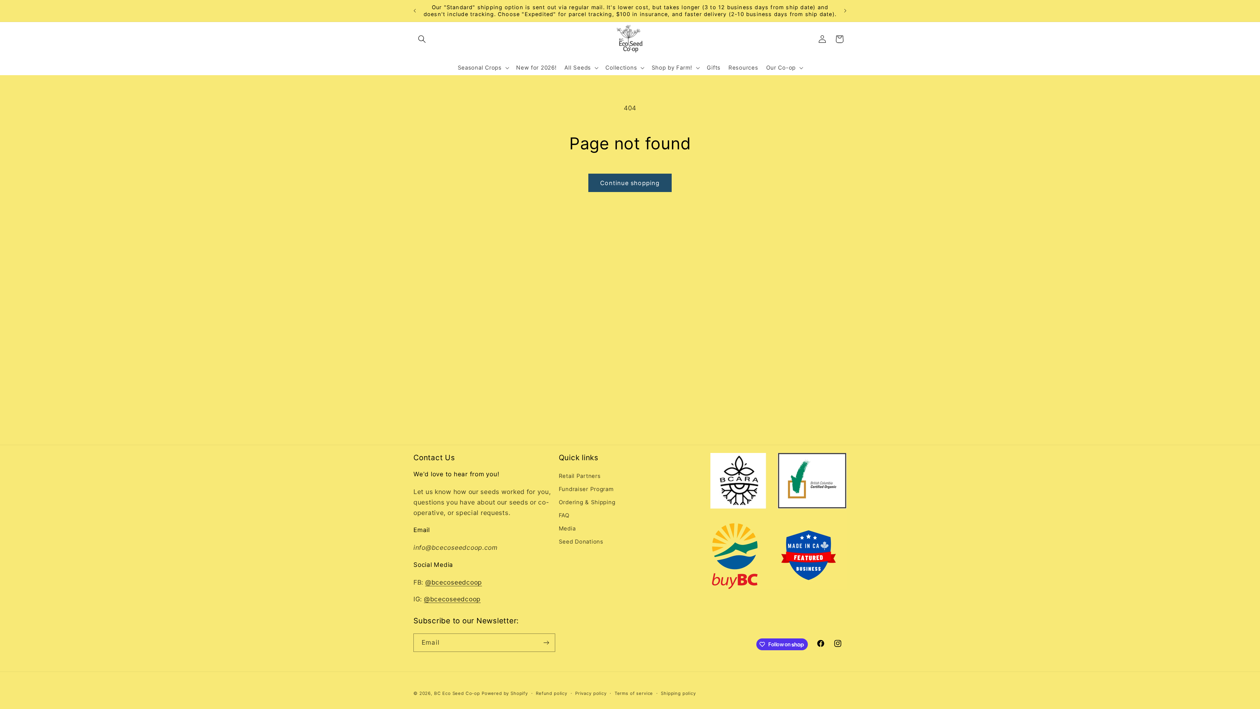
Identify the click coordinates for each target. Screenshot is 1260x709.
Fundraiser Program (586, 489)
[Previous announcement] (415, 10)
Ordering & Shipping (587, 502)
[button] (422, 39)
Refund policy (551, 693)
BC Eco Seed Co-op (457, 693)
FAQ (564, 515)
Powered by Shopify (505, 693)
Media (567, 528)
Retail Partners (580, 476)
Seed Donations (581, 541)
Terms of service (634, 693)
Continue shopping (630, 183)
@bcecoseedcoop (453, 582)
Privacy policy (591, 693)
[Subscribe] (546, 643)
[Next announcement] (845, 10)
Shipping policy (678, 693)
